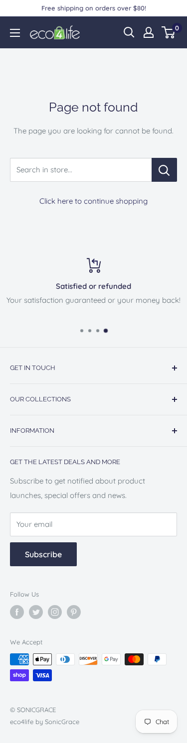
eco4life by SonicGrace (44, 722)
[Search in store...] (164, 170)
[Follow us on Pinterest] (74, 612)
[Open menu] (15, 33)
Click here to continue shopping (93, 201)
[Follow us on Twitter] (36, 612)
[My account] (149, 32)
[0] (169, 32)
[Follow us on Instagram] (55, 612)
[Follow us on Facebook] (17, 612)
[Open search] (129, 32)
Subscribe (43, 554)
